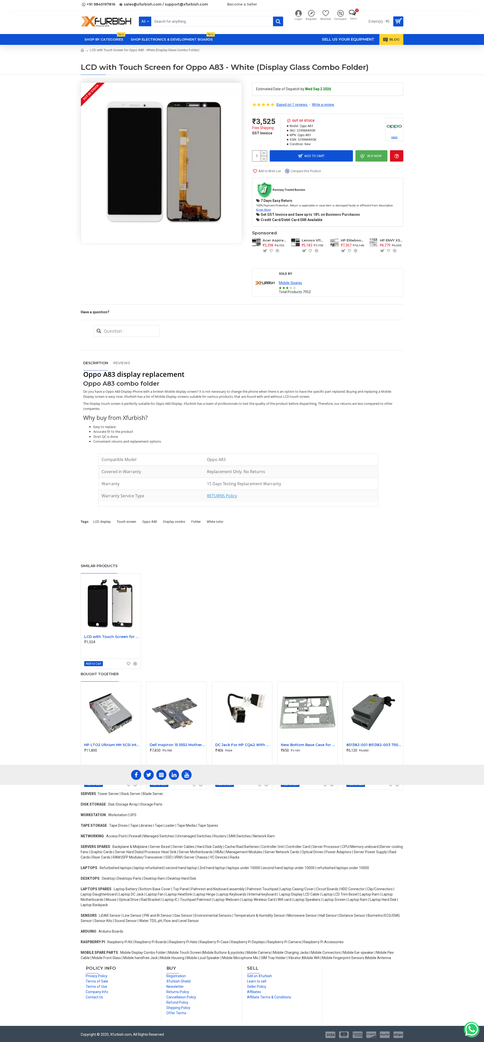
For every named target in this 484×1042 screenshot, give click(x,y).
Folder (196, 522)
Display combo (174, 522)
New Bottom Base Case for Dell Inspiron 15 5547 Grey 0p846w (308, 745)
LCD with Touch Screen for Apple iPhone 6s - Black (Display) (112, 636)
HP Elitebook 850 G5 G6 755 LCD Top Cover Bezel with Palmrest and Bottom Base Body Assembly (352, 240)
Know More (263, 209)
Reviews (121, 363)
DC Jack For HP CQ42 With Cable (243, 745)
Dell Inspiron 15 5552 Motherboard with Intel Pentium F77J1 (177, 745)
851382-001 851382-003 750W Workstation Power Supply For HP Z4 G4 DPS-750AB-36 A (374, 745)
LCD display (102, 522)
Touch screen (126, 522)
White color (215, 522)
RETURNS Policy (222, 496)
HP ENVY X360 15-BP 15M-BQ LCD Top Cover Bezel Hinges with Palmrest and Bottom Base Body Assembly (391, 240)
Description (95, 363)
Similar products (99, 566)
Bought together (100, 674)
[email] (98, 331)
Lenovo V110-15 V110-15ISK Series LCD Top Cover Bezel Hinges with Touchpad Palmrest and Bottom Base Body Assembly (313, 240)
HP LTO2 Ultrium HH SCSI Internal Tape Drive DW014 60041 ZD (112, 745)
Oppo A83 (149, 522)
